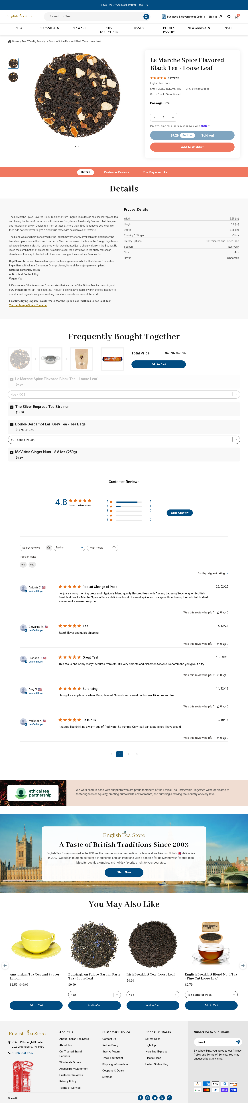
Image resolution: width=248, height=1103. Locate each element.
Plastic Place (153, 1058)
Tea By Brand (36, 41)
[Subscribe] (238, 1042)
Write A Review (179, 512)
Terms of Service (70, 1087)
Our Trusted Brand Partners (70, 1054)
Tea (24, 41)
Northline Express (156, 1051)
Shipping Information (115, 1064)
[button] (237, 17)
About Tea (65, 1045)
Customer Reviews (116, 172)
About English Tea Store (74, 1039)
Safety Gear (152, 1039)
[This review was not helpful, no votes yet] (224, 612)
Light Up (150, 1045)
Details (85, 172)
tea (23, 564)
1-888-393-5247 (22, 1053)
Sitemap (107, 1077)
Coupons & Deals (113, 1070)
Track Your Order (112, 1058)
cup (32, 564)
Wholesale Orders (70, 1062)
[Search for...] (146, 17)
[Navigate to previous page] (110, 754)
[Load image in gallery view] (13, 63)
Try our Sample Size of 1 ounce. (28, 305)
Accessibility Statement (73, 1068)
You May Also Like (155, 172)
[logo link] (27, 1033)
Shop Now (124, 872)
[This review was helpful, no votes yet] (218, 612)
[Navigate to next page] (137, 754)
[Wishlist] (229, 17)
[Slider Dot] (75, 146)
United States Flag (156, 1064)
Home (15, 41)
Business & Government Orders (186, 16)
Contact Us (109, 1039)
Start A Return (111, 1051)
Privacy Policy (67, 1081)
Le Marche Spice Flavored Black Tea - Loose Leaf (73, 41)
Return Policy (110, 1045)
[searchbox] (32, 548)
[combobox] (69, 548)
